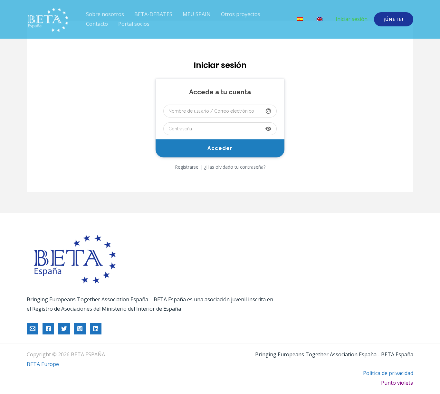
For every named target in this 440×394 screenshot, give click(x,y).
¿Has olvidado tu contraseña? (234, 167)
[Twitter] (64, 328)
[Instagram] (80, 328)
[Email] (32, 328)
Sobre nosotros (105, 14)
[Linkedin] (95, 328)
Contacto (97, 23)
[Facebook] (48, 328)
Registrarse (186, 167)
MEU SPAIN (197, 14)
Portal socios (133, 23)
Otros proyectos (240, 14)
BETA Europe (43, 364)
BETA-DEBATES (153, 14)
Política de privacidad (388, 373)
